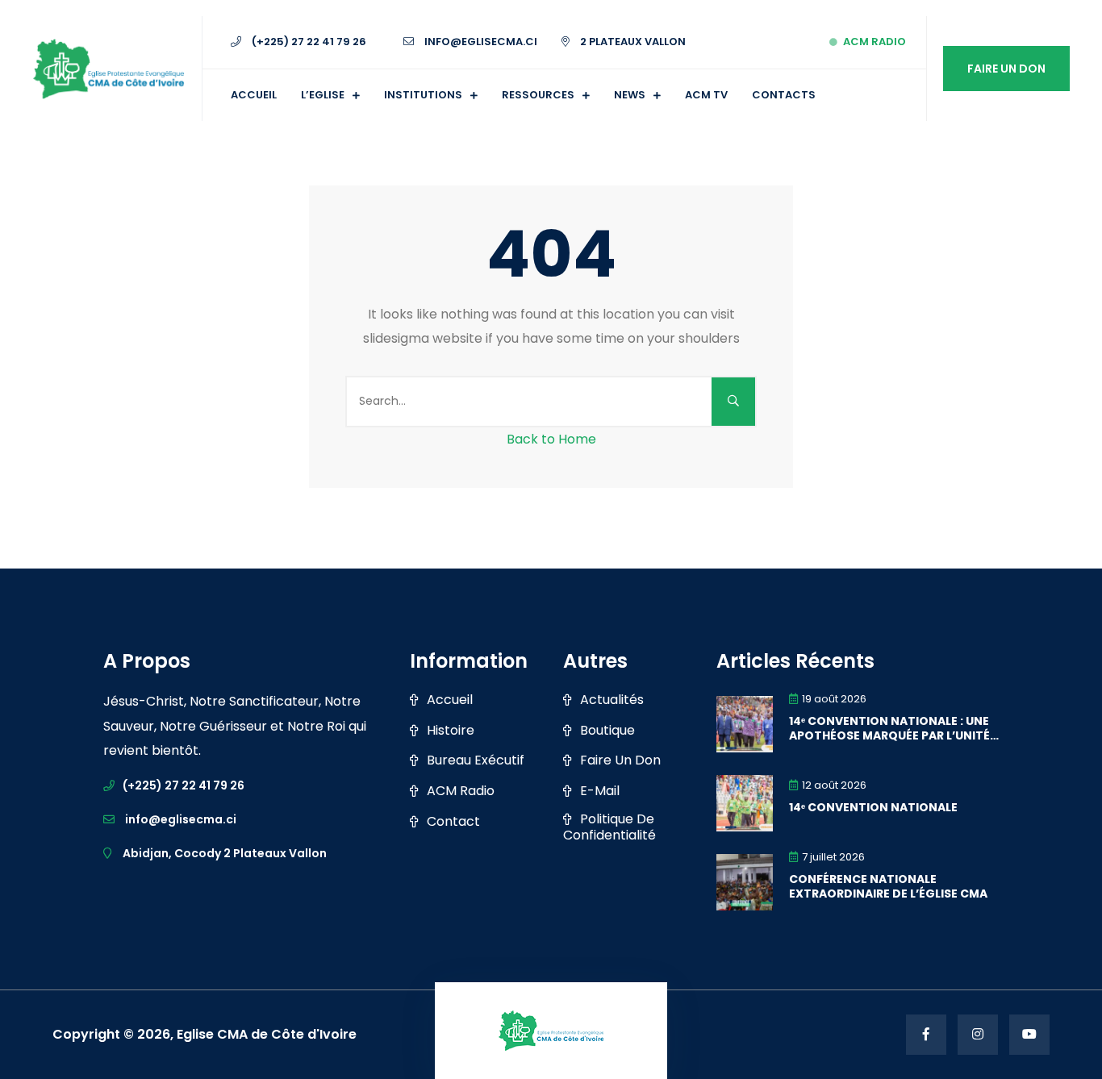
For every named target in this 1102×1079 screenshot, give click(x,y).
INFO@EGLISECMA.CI (479, 41)
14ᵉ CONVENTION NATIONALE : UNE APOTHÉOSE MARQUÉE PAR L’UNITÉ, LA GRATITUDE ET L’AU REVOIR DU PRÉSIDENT (891, 728)
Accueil (254, 94)
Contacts (784, 94)
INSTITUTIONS (423, 94)
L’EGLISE (322, 94)
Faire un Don (1006, 68)
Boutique (607, 731)
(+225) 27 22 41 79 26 (307, 41)
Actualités (612, 700)
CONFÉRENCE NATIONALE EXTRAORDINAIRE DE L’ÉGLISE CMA (888, 886)
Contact (453, 822)
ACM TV (706, 94)
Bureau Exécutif (475, 760)
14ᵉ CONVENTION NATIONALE (873, 807)
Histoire (450, 731)
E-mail (600, 791)
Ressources (538, 94)
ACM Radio (874, 41)
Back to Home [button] (551, 439)
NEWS (629, 94)
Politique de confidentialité (609, 827)
